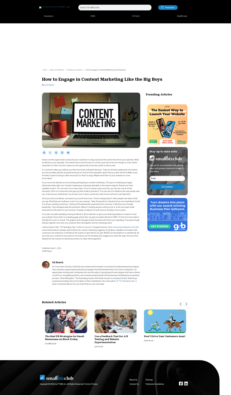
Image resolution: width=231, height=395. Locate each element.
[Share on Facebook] (45, 154)
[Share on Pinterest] (57, 154)
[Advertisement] (115, 47)
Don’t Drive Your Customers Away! (164, 336)
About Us (133, 380)
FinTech (136, 16)
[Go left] (180, 304)
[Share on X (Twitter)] (51, 154)
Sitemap (149, 380)
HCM (93, 16)
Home (45, 70)
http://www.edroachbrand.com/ (122, 227)
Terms (87, 384)
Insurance (48, 16)
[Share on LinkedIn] (63, 154)
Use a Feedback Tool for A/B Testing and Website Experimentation (111, 339)
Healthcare (182, 16)
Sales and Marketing (57, 70)
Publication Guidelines (155, 384)
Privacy (94, 384)
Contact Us (134, 384)
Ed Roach (49, 85)
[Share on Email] (69, 154)
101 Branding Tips (126, 281)
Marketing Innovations (75, 70)
